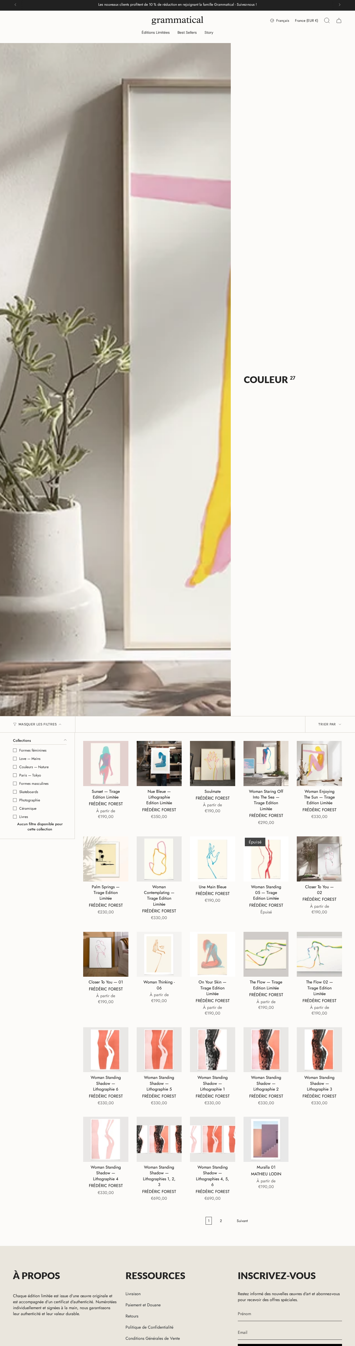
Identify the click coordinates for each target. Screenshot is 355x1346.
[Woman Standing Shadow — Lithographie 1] (212, 1049)
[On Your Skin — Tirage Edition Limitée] (212, 954)
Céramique (27, 808)
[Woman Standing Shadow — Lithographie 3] (319, 1049)
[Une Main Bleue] (212, 859)
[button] (156, 32)
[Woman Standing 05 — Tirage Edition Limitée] (266, 859)
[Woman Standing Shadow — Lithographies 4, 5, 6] (212, 1139)
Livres (23, 816)
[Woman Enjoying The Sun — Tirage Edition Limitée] (319, 763)
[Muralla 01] (266, 1139)
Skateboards (28, 791)
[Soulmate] (212, 763)
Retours (132, 1316)
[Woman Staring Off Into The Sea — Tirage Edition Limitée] (266, 763)
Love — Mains (30, 758)
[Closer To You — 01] (105, 954)
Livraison (133, 1294)
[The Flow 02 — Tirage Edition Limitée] (319, 954)
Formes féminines (33, 750)
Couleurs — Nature (34, 766)
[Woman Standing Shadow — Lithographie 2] (266, 1049)
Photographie (29, 800)
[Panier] (339, 20)
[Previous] (15, 4)
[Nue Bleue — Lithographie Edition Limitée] (159, 763)
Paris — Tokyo (30, 775)
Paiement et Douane (143, 1305)
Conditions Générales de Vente (153, 1338)
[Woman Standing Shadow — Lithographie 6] (105, 1049)
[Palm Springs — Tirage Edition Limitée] (105, 859)
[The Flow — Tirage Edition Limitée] (266, 954)
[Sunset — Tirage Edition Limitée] (105, 763)
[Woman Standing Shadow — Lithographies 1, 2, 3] (159, 1139)
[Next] (339, 4)
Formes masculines (34, 783)
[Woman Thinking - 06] (159, 954)
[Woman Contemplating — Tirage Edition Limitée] (159, 859)
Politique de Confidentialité (149, 1327)
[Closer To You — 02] (319, 859)
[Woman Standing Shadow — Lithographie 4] (105, 1139)
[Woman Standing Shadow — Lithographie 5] (159, 1049)
